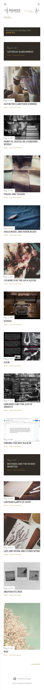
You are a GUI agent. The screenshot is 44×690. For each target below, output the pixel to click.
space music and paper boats (20, 232)
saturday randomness (20, 52)
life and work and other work (22, 551)
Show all (10, 33)
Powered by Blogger (24, 679)
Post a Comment (19, 55)
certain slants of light (17, 502)
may (6, 652)
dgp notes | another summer (20, 104)
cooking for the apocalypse (20, 280)
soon (7, 362)
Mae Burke (28, 683)
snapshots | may (13, 592)
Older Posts (35, 664)
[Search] (38, 3)
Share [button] (9, 55)
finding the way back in (17, 443)
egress (7, 321)
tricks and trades (14, 194)
